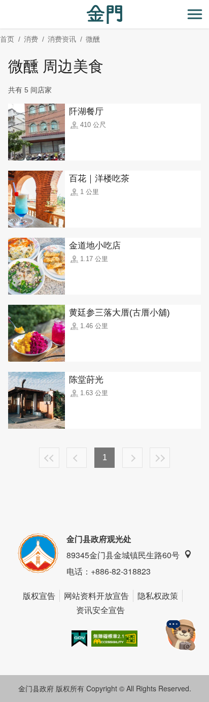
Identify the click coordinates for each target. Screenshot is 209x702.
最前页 (49, 458)
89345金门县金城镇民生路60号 (123, 555)
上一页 (76, 458)
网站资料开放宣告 (96, 595)
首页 (7, 39)
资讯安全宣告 (100, 610)
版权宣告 (39, 595)
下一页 (132, 458)
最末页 (160, 458)
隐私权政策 (157, 595)
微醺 (93, 39)
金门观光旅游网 (104, 14)
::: (3, 6)
